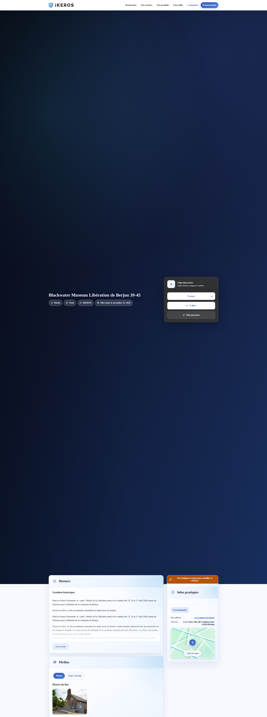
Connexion (193, 5)
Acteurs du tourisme (152, 57)
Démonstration (209, 5)
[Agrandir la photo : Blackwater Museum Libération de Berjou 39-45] (69, 701)
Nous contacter (160, 26)
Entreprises (148, 67)
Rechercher (130, 5)
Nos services (146, 5)
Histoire (124, 26)
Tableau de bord (183, 26)
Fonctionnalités (182, 21)
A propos (157, 21)
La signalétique (150, 35)
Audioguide (148, 31)
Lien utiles (178, 5)
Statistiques (180, 31)
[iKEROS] (61, 5)
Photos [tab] (59, 676)
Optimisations (214, 21)
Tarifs (146, 40)
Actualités (125, 21)
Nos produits (163, 5)
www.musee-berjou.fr (204, 617)
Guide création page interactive (98, 22)
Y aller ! (193, 305)
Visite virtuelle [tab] (74, 676)
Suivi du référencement (218, 31)
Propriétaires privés (152, 62)
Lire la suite (61, 647)
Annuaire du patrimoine (219, 26)
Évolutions (126, 31)
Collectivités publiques (153, 52)
